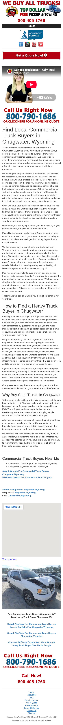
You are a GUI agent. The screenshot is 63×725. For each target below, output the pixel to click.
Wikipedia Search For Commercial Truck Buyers (27, 477)
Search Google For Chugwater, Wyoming (23, 489)
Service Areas (31, 700)
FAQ (31, 697)
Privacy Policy (31, 705)
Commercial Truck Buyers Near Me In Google (31, 642)
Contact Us (31, 711)
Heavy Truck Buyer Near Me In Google (31, 645)
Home (31, 692)
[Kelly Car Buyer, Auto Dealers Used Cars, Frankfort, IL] (31, 35)
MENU (31, 26)
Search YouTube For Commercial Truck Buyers (31, 624)
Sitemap (31, 713)
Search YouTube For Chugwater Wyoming (31, 627)
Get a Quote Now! (30, 55)
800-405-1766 (31, 20)
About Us (32, 695)
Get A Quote (31, 703)
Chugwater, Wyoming (24, 492)
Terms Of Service (31, 708)
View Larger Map (9, 559)
